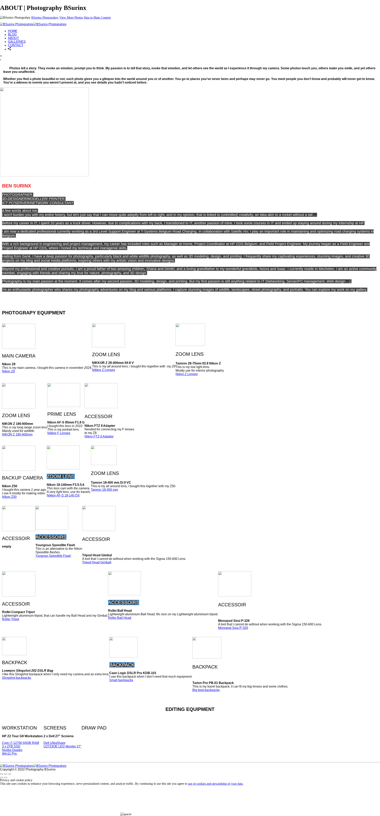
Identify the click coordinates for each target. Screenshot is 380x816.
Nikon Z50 (9, 496)
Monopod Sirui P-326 (233, 628)
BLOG (12, 34)
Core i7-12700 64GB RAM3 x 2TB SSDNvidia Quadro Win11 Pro (20, 748)
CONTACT (15, 45)
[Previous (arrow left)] (1, 777)
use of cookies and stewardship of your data (215, 783)
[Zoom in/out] (9, 774)
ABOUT (13, 38)
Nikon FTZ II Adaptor (99, 436)
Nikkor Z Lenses (103, 370)
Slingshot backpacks (16, 677)
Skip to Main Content (97, 17)
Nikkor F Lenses (58, 433)
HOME (12, 31)
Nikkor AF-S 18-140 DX (63, 495)
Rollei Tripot (10, 619)
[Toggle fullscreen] (5, 774)
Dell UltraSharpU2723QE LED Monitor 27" (63, 744)
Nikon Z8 (8, 371)
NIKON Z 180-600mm (17, 434)
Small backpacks (121, 680)
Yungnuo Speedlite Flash (53, 555)
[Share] (9, 49)
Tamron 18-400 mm (104, 489)
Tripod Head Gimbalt (96, 562)
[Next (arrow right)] (5, 777)
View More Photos (71, 17)
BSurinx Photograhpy (45, 17)
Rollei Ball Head (119, 617)
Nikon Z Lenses (187, 374)
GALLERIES (17, 41)
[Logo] (33, 24)
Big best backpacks (206, 690)
